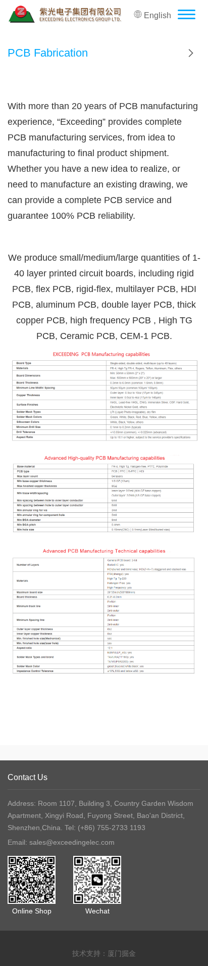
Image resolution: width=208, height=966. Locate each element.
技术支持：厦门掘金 (104, 953)
